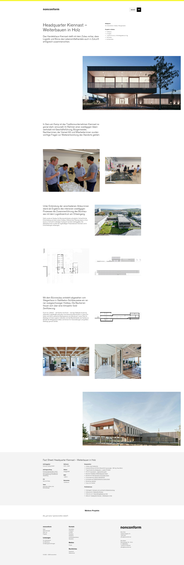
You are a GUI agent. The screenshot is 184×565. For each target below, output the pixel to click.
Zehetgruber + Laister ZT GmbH (102, 470)
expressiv (94, 481)
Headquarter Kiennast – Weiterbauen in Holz (101, 495)
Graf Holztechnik (94, 466)
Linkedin (71, 532)
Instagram (71, 530)
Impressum (71, 551)
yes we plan (109, 468)
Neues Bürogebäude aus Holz (101, 494)
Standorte (71, 539)
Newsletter (71, 529)
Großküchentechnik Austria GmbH (102, 479)
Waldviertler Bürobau (98, 492)
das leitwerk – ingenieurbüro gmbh (98, 472)
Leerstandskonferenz (74, 537)
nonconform (51, 9)
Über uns (45, 532)
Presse (70, 545)
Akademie (71, 535)
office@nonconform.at (126, 537)
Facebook (71, 534)
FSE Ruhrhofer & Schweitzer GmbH (100, 475)
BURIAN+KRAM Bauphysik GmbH (99, 473)
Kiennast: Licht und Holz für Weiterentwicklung (104, 490)
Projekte (45, 534)
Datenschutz (72, 553)
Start (44, 529)
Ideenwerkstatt (46, 530)
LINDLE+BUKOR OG (99, 477)
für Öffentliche (46, 542)
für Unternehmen (47, 540)
